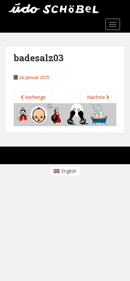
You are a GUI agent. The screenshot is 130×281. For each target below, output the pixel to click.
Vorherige (35, 97)
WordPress (105, 157)
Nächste (96, 97)
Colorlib (62, 157)
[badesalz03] (65, 114)
